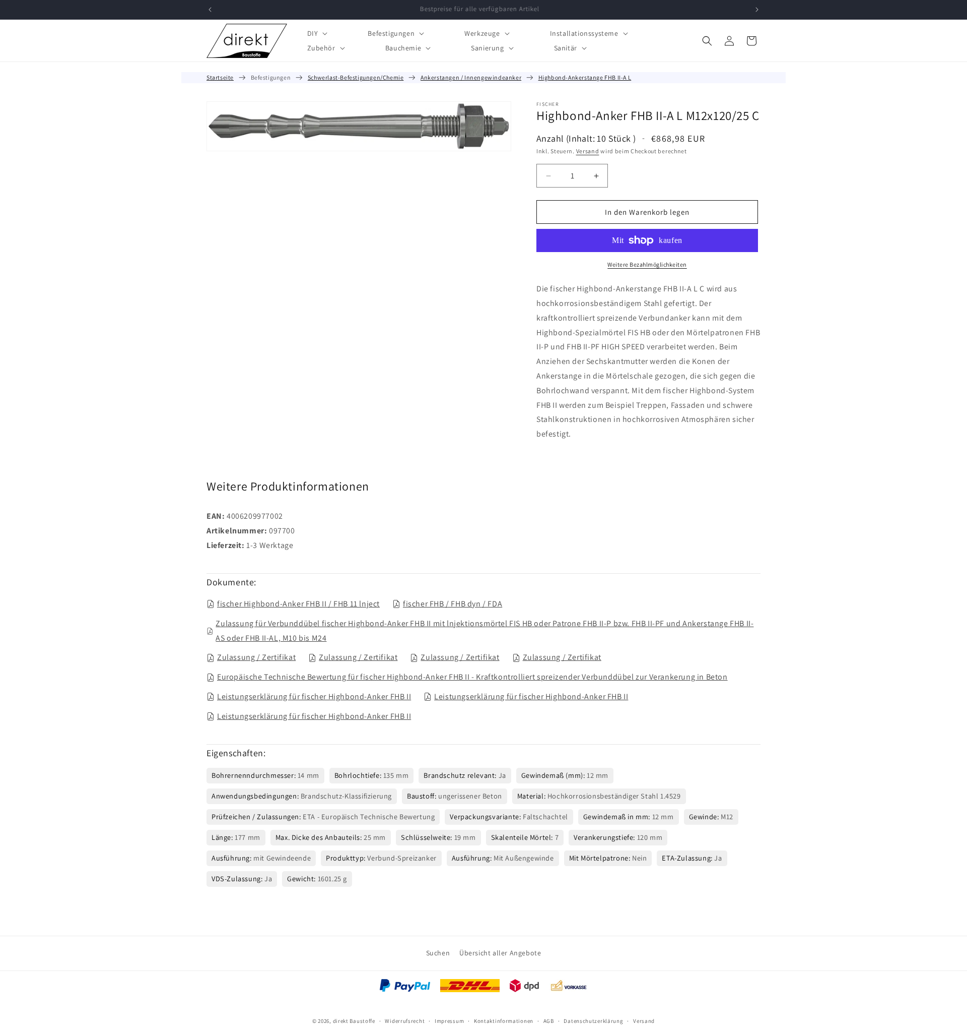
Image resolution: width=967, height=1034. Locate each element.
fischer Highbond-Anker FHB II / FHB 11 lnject (298, 603)
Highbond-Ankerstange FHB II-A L (585, 77)
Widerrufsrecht (405, 1020)
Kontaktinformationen (503, 1020)
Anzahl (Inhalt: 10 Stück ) (586, 138)
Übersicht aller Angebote (500, 952)
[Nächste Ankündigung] (757, 9)
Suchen (438, 952)
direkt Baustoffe (354, 1020)
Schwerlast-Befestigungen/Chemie (356, 77)
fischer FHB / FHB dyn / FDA (452, 603)
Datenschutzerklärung (593, 1020)
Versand (587, 151)
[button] (316, 33)
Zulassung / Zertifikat (256, 657)
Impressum (449, 1020)
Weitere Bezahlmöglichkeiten (647, 264)
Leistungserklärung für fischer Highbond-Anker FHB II (314, 696)
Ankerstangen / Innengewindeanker (471, 77)
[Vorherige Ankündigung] (210, 9)
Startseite (220, 77)
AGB (548, 1020)
